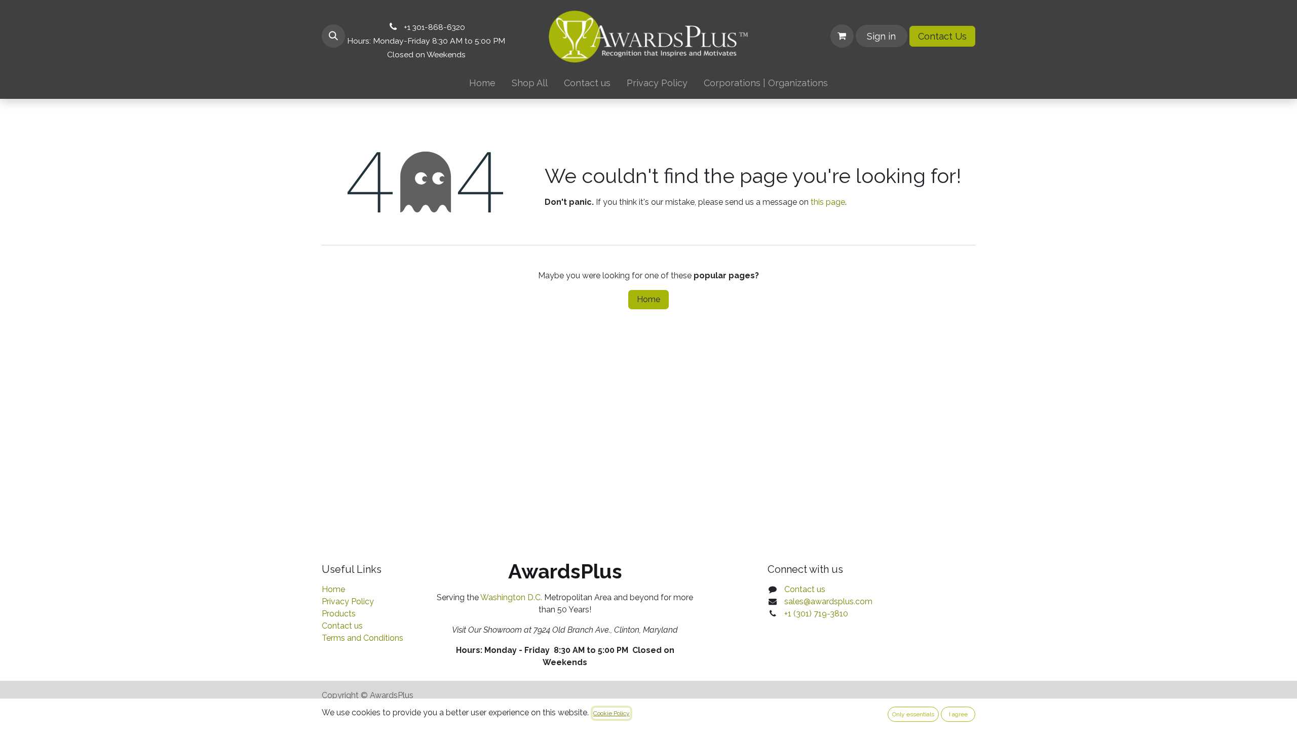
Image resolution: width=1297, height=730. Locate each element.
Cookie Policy (611, 713)
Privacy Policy (348, 601)
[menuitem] (482, 83)
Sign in (881, 36)
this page (828, 202)
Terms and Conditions (362, 638)
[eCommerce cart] (842, 36)
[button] (333, 36)
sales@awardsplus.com (828, 601)
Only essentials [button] (913, 714)
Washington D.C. (511, 597)
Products (339, 613)
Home (648, 299)
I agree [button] (958, 714)
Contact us (342, 626)
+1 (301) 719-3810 (816, 613)
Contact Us (942, 36)
